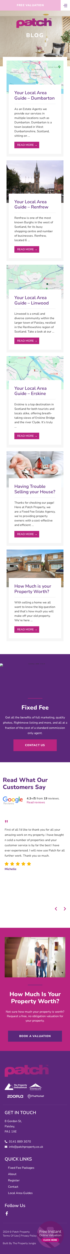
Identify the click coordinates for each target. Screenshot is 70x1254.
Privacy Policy (29, 1235)
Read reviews (36, 802)
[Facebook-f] (7, 1213)
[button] (56, 908)
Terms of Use (11, 1235)
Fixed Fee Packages (21, 1168)
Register (14, 1180)
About (12, 1174)
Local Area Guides (20, 1193)
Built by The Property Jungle (19, 1243)
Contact (13, 1187)
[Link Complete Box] (35, 109)
